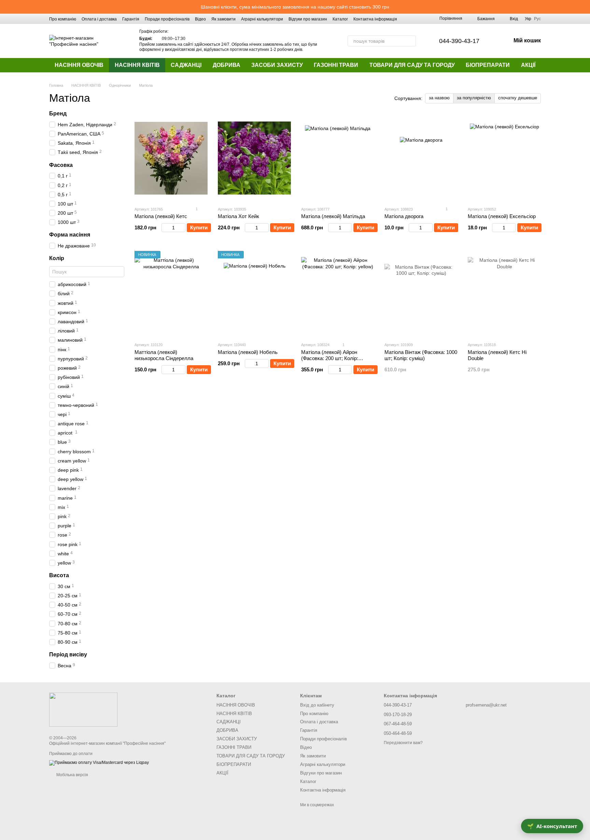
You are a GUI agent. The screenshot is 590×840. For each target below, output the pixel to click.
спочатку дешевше (517, 97)
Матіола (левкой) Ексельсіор (502, 216)
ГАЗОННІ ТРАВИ (336, 65)
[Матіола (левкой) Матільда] (337, 158)
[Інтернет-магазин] (83, 709)
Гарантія (130, 19)
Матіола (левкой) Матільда (333, 216)
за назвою (439, 97)
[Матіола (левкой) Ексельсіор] (504, 158)
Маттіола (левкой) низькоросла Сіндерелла (164, 355)
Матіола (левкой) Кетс (161, 216)
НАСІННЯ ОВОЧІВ (79, 65)
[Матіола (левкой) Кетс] (171, 158)
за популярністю (474, 97)
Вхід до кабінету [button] (317, 705)
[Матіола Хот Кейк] (254, 158)
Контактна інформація (375, 19)
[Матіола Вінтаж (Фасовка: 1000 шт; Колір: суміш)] (421, 293)
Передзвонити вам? (403, 742)
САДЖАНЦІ (186, 65)
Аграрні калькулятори (262, 19)
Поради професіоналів (167, 19)
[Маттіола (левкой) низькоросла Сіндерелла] (171, 293)
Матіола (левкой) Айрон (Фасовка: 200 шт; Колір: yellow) (329, 358)
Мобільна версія (71, 774)
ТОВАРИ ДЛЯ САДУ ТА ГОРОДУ (412, 65)
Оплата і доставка (99, 19)
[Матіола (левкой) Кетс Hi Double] (504, 293)
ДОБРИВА (226, 65)
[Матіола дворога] (421, 158)
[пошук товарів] (410, 40)
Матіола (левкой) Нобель (248, 352)
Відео (200, 19)
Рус (537, 19)
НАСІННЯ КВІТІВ (137, 65)
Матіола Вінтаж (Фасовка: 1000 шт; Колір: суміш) (420, 355)
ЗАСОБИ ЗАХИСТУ (277, 65)
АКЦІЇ (528, 65)
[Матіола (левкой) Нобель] (254, 293)
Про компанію (62, 19)
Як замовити (223, 19)
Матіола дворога (403, 216)
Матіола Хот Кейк (238, 216)
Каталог (340, 19)
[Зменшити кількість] (165, 228)
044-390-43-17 (459, 41)
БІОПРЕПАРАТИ (488, 65)
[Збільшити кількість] (182, 228)
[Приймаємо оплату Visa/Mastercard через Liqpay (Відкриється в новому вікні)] (99, 762)
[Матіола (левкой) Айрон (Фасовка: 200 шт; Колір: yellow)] (337, 293)
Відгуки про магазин (308, 19)
